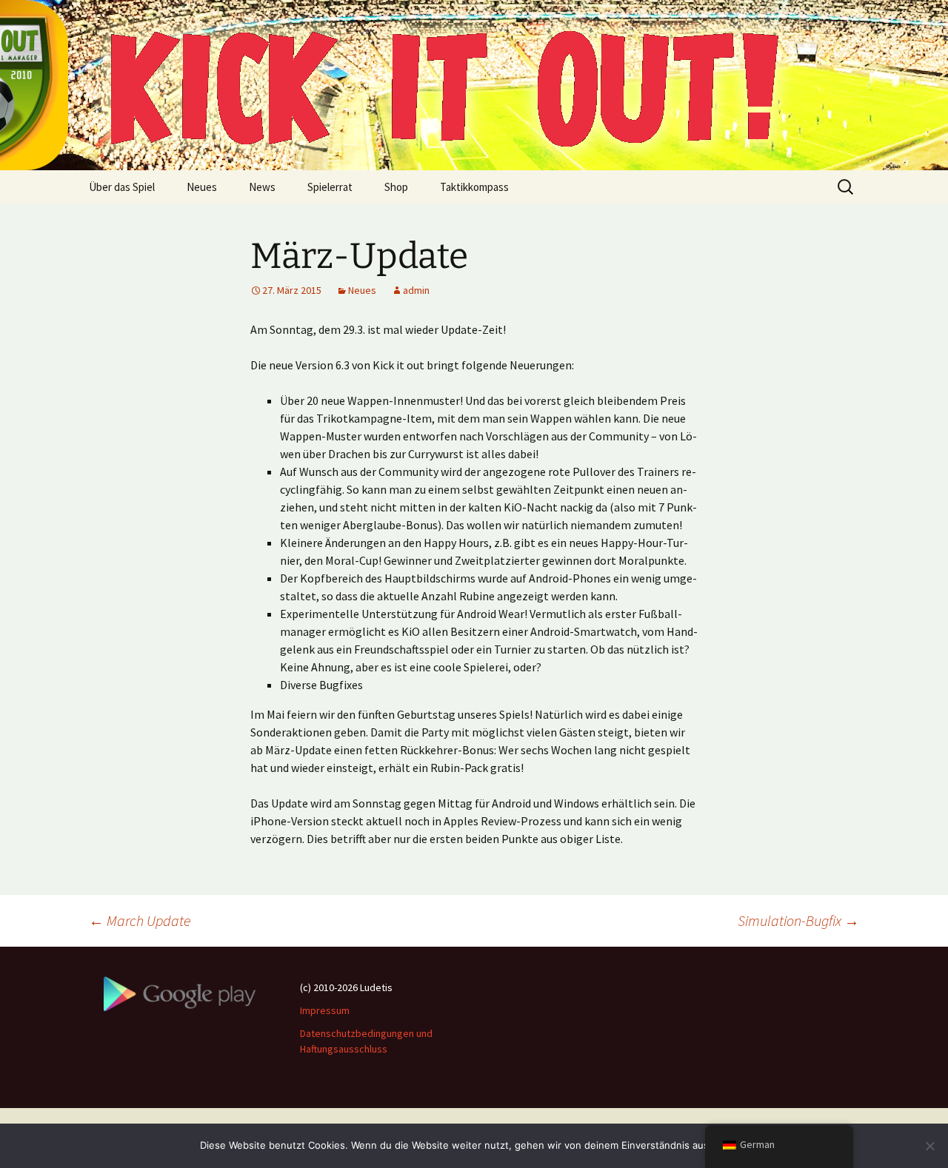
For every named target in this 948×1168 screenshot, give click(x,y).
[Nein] (929, 1145)
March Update (139, 920)
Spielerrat (330, 187)
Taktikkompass (474, 187)
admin (416, 290)
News (262, 187)
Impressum (325, 1010)
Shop (396, 187)
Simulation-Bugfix (798, 920)
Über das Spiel (122, 187)
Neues (202, 187)
